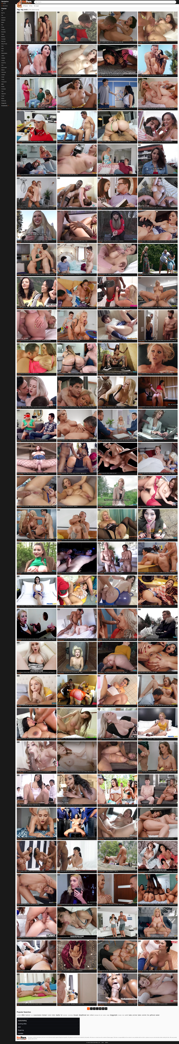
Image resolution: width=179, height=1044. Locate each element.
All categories (4, 105)
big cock (140, 76)
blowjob (140, 374)
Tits (2, 10)
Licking (2, 60)
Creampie (3, 88)
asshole (144, 1015)
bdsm (139, 1015)
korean (44, 1015)
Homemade (4, 67)
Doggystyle (3, 103)
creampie (19, 806)
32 (106, 1008)
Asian (2, 48)
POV (2, 50)
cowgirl (108, 1015)
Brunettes (3, 31)
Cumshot (3, 39)
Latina (2, 55)
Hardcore (3, 17)
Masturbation (4, 53)
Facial (2, 96)
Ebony (2, 98)
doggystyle (113, 1015)
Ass (2, 15)
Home (4, 3)
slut (101, 1015)
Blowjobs (3, 20)
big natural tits (61, 242)
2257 (103, 1042)
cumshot (140, 43)
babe (99, 43)
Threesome (4, 81)
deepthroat (19, 142)
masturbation (37, 1015)
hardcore (19, 43)
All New (31, 5)
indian (53, 1015)
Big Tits (3, 12)
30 (100, 1008)
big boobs (60, 209)
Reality (2, 86)
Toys (2, 91)
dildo (23, 1015)
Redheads (3, 100)
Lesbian (3, 74)
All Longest (36, 5)
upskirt (126, 1015)
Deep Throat (4, 43)
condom (104, 1015)
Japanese (3, 93)
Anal (2, 46)
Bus (2, 24)
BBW (2, 84)
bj (99, 1015)
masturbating (60, 275)
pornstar (19, 374)
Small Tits (3, 62)
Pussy (2, 27)
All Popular (25, 5)
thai (148, 1015)
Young (2, 79)
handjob (59, 43)
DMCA (106, 1042)
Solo (2, 65)
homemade (96, 1015)
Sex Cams (5, 5)
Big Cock (3, 41)
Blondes (3, 36)
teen (88, 1015)
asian (139, 507)
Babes (2, 22)
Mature (3, 69)
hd (61, 1015)
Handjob (3, 58)
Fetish (2, 77)
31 (103, 1008)
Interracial (3, 72)
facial (123, 1015)
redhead (92, 1015)
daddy (58, 1015)
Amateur (3, 29)
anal (139, 673)
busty (59, 175)
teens (59, 341)
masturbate (65, 1015)
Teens (2, 34)
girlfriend (152, 1015)
